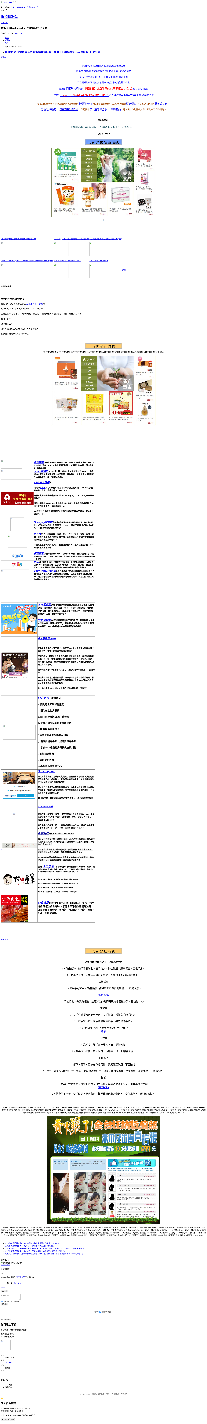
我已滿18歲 (5, 1420)
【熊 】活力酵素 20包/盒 (98, 261)
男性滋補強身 (48, 109)
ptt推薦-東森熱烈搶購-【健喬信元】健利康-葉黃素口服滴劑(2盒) (29, 1246)
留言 (23, 1277)
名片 (7, 43)
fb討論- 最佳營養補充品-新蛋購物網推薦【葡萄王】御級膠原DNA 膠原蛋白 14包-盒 (52, 52)
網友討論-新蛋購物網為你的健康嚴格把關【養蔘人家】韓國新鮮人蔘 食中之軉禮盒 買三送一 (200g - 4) (44, 1254)
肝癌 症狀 (4, 939)
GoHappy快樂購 (43, 522)
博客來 (37, 534)
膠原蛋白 (131, 103)
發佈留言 (4, 1304)
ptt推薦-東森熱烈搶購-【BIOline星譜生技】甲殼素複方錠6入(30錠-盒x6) (32, 1243)
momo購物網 (41, 471)
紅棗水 (42, 488)
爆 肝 (124, 270)
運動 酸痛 (103, 995)
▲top (3, 1287)
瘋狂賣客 (39, 553)
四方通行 (43, 698)
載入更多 (4, 1291)
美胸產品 (116, 109)
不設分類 (18, 33)
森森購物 (39, 462)
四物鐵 (3, 57)
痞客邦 (18, 1277)
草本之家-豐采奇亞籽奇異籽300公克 (67, 261)
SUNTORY (103, 1087)
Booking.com (46, 771)
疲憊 (103, 1031)
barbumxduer (5, 1265)
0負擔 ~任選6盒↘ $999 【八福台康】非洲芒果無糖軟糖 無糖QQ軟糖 (27, 261)
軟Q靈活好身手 (98, 109)
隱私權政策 (115, 1394)
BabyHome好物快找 (45, 570)
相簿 (7, 38)
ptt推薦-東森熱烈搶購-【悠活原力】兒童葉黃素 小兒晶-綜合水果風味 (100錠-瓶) (35, 1251)
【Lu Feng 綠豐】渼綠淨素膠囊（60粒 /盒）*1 (18, 239)
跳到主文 (4, 23)
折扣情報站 (9, 17)
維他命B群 (161, 103)
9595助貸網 (44, 604)
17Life (36, 562)
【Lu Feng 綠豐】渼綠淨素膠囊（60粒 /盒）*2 (71, 239)
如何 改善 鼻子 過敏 (34, 304)
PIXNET (87, 1394)
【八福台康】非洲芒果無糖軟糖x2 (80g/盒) (105, 239)
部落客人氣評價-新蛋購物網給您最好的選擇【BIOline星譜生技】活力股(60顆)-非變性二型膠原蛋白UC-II (44, 1248)
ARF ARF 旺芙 (41, 482)
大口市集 (48, 866)
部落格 (7, 40)
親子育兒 (17, 1283)
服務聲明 (124, 1394)
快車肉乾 (43, 902)
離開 (12, 1420)
